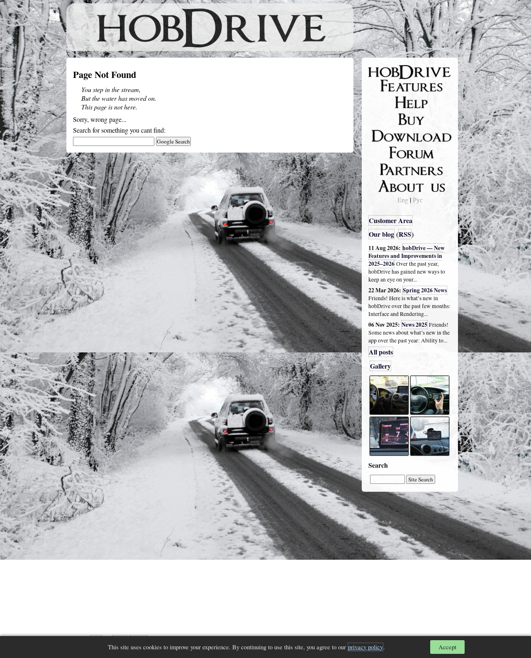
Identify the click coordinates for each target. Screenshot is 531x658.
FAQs (381, 102)
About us (386, 184)
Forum (383, 151)
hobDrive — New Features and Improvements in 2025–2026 (406, 256)
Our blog (381, 234)
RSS (405, 234)
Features (386, 86)
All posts (381, 352)
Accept (447, 647)
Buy (379, 119)
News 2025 (414, 325)
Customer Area (390, 220)
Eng (402, 199)
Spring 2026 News (425, 290)
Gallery (380, 366)
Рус (418, 199)
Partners (385, 168)
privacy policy (365, 647)
